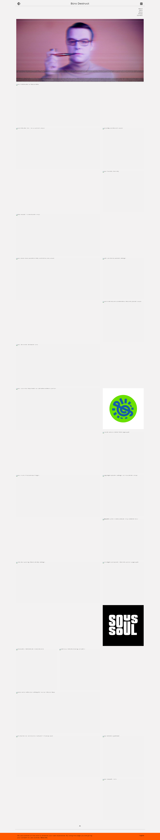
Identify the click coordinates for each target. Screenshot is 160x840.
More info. (44, 838)
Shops (140, 13)
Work (141, 10)
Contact (140, 15)
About (140, 8)
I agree (141, 835)
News (141, 12)
